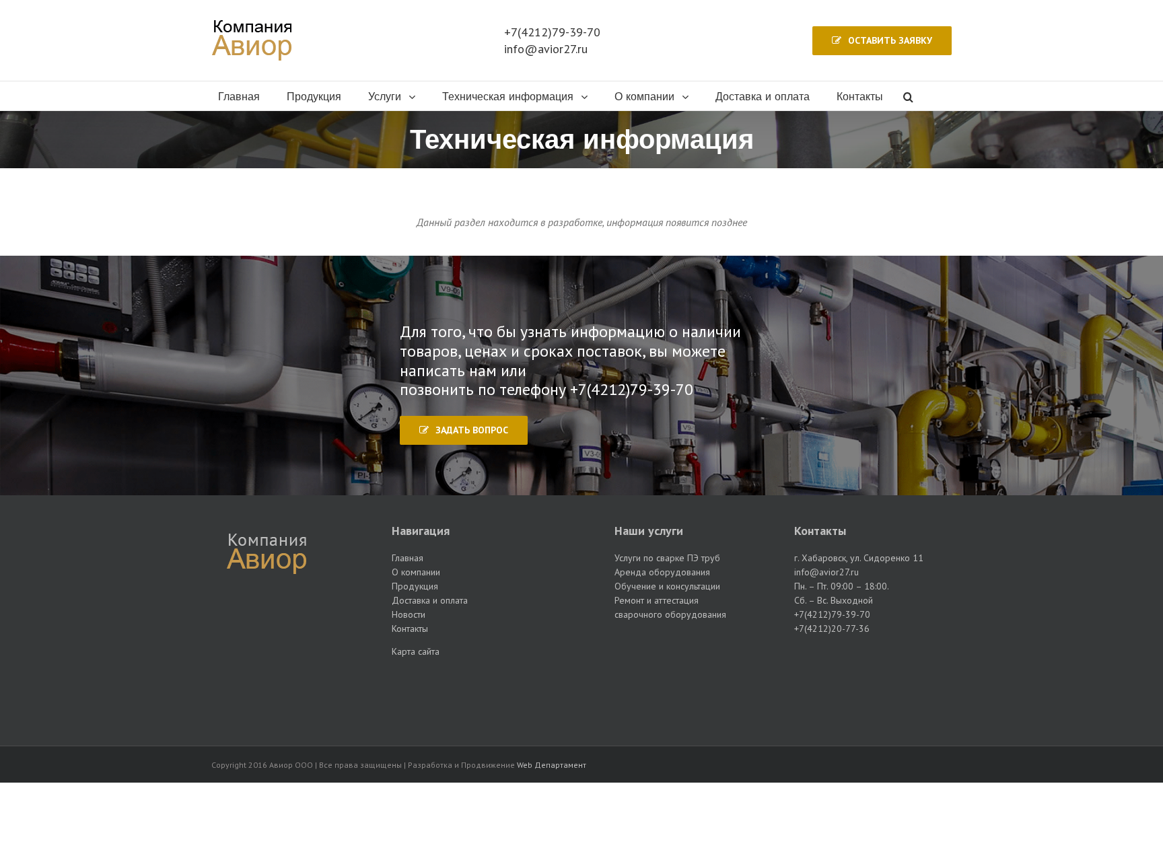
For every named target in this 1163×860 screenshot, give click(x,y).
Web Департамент (551, 765)
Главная (407, 558)
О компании (416, 572)
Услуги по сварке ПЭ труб (667, 558)
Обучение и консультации (667, 586)
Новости (408, 614)
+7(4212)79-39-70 (552, 32)
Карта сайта (415, 651)
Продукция (415, 586)
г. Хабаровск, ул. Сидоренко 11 (858, 558)
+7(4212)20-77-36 (832, 628)
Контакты (410, 628)
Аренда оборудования (662, 572)
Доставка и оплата (430, 600)
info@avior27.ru (546, 49)
